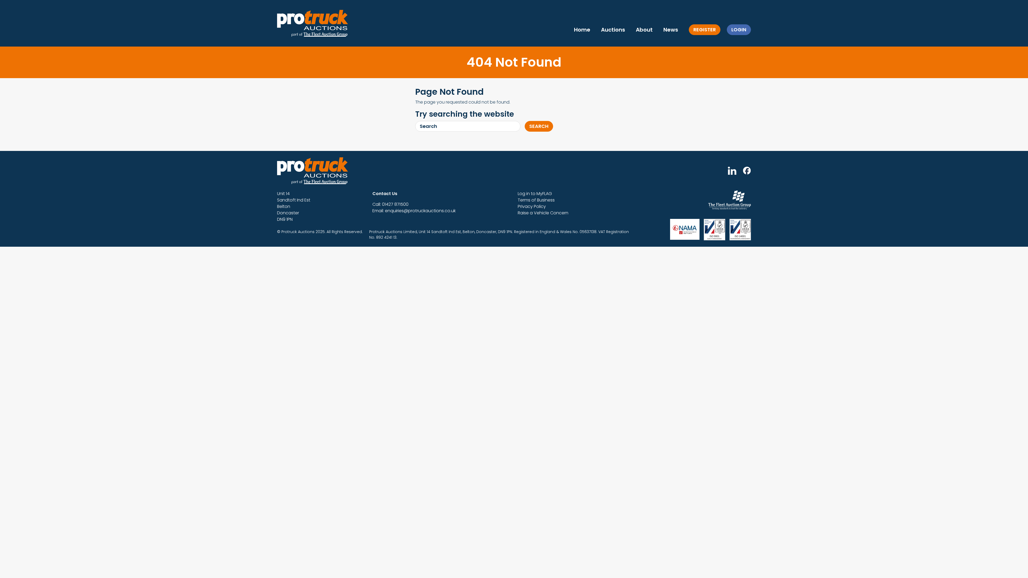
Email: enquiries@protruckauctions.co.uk (414, 211)
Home (582, 29)
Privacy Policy (532, 206)
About (644, 29)
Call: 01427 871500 (390, 204)
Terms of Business (536, 200)
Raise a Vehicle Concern (543, 213)
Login (738, 29)
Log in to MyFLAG (535, 194)
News (670, 29)
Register (704, 29)
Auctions (613, 29)
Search (539, 126)
